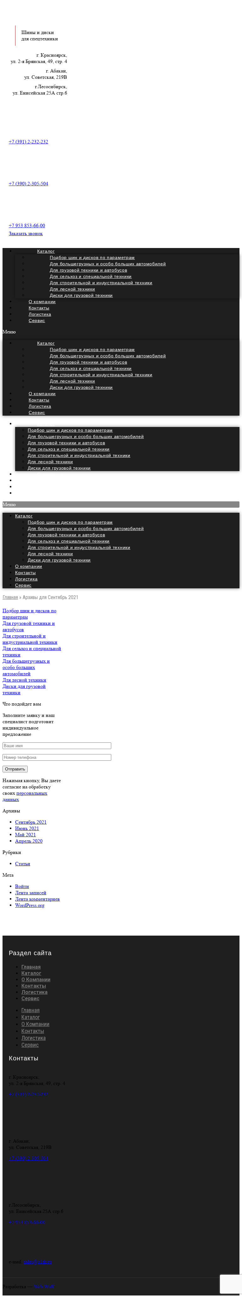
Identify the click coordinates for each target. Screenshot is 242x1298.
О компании (28, 566)
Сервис (37, 320)
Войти (22, 886)
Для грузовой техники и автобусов (66, 442)
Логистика (26, 578)
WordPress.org (29, 905)
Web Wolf (44, 1286)
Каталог (46, 423)
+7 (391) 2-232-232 (28, 142)
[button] (121, 332)
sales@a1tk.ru (38, 1262)
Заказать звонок (26, 233)
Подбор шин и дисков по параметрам (70, 430)
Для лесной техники (50, 461)
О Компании (35, 980)
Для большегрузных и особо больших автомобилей (86, 436)
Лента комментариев (37, 899)
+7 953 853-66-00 (27, 225)
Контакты (25, 572)
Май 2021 (25, 835)
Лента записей (30, 893)
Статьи (22, 864)
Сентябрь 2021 (31, 822)
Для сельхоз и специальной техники (69, 449)
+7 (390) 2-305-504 (28, 184)
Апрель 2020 (29, 841)
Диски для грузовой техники (81, 295)
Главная (10, 597)
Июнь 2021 (27, 828)
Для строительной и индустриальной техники (79, 455)
